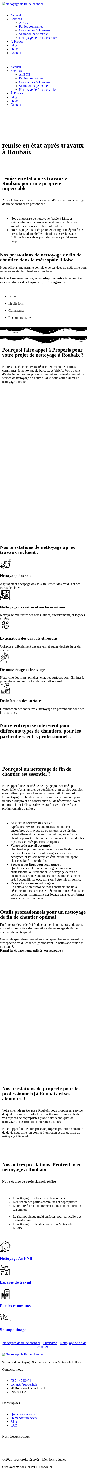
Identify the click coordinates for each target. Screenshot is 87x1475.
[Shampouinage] (5, 1317)
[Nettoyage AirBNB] (5, 1246)
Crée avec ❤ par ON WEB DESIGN (27, 1467)
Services (16, 19)
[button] (43, 60)
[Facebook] (7, 1447)
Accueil (16, 15)
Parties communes (31, 26)
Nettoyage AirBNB (16, 1258)
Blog (14, 45)
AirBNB (25, 22)
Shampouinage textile (33, 34)
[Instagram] (19, 1447)
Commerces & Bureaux (34, 30)
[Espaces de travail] (5, 1270)
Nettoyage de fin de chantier (38, 38)
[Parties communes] (5, 1294)
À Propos (17, 41)
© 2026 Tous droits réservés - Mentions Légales (34, 1459)
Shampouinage (13, 1329)
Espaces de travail (15, 1282)
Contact (16, 53)
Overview (50, 1343)
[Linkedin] (41, 1447)
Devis (14, 49)
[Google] (30, 1447)
